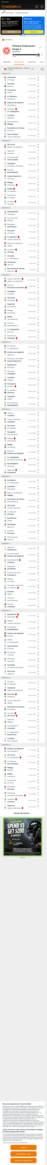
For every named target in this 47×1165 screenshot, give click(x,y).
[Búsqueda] (37, 7)
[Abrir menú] (42, 7)
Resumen (7, 62)
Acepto (23, 1147)
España (8, 40)
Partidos (32, 62)
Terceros (38, 1126)
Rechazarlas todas (23, 1154)
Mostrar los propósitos (23, 1160)
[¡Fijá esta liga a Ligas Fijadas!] (40, 47)
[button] (42, 55)
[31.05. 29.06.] (27, 55)
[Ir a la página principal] (13, 6)
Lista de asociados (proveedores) (15, 1143)
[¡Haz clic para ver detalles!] (22, 79)
